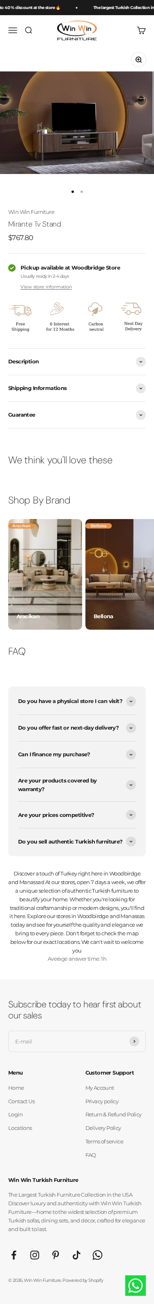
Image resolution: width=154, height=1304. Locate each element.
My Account (99, 1087)
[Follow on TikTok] (76, 1255)
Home (16, 1087)
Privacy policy (102, 1101)
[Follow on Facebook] (13, 1255)
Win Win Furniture (31, 212)
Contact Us (21, 1101)
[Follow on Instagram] (34, 1255)
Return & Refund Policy (113, 1114)
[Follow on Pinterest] (55, 1255)
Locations (20, 1128)
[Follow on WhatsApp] (97, 1255)
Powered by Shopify (82, 1280)
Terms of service (104, 1141)
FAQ (90, 1155)
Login (15, 1114)
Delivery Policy (103, 1128)
